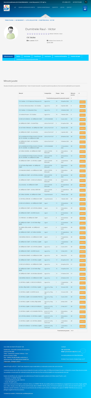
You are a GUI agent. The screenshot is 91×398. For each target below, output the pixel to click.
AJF (15, 7)
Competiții (55, 7)
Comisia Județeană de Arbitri (27, 7)
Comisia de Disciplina (60, 56)
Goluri (18, 56)
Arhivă (62, 7)
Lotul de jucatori (31, 20)
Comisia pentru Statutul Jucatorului (27, 59)
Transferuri (37, 56)
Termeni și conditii (9, 393)
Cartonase (27, 56)
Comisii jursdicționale (43, 7)
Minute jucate (8, 56)
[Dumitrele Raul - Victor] (11, 32)
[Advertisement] (79, 37)
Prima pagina (9, 20)
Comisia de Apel (75, 56)
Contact (69, 7)
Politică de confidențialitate (24, 393)
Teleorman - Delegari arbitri (12, 361)
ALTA (85, 8)
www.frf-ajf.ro (8, 366)
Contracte (48, 56)
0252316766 (67, 349)
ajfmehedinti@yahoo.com (73, 351)
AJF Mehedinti (19, 20)
